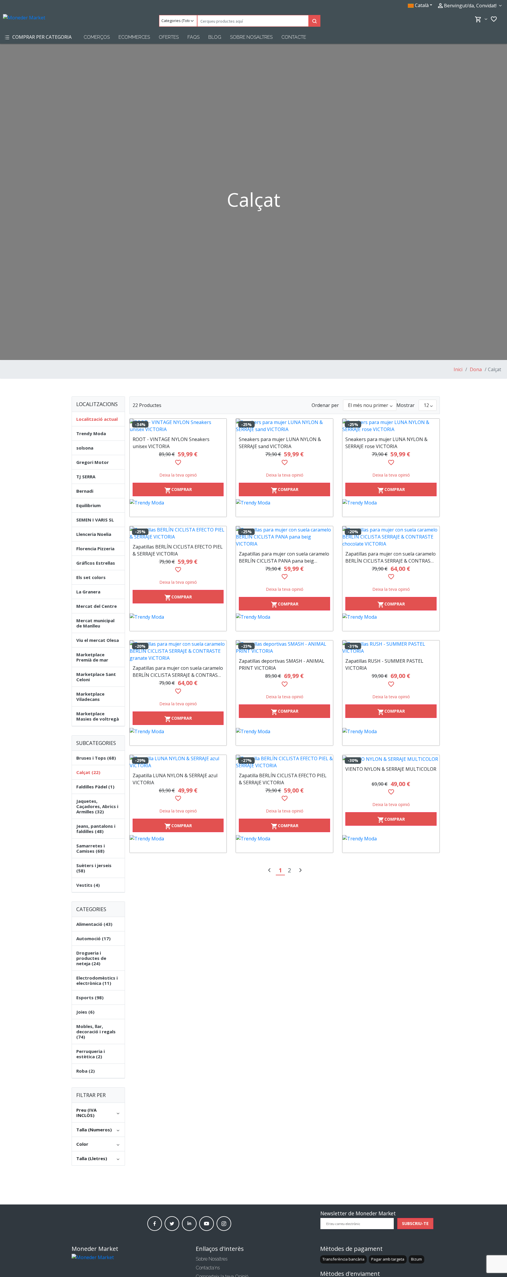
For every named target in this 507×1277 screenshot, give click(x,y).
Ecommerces (134, 37)
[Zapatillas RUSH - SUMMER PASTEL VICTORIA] (391, 647)
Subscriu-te (415, 1223)
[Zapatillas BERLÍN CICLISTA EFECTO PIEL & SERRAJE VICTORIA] (178, 533)
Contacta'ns (208, 1268)
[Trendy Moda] (178, 508)
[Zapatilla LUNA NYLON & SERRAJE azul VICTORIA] (178, 762)
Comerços (97, 37)
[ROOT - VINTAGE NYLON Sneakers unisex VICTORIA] (178, 426)
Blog (214, 37)
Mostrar (405, 405)
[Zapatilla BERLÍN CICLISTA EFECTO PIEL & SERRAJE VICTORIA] (284, 762)
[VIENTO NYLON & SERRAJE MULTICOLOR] (391, 759)
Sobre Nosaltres (251, 37)
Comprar (178, 490)
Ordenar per (325, 405)
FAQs (193, 37)
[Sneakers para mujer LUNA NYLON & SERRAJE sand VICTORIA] (284, 426)
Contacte (293, 37)
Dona (475, 369)
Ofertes (169, 37)
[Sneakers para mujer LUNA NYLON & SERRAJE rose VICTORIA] (391, 426)
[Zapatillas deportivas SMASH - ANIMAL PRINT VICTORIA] (284, 647)
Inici (458, 369)
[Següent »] (300, 870)
